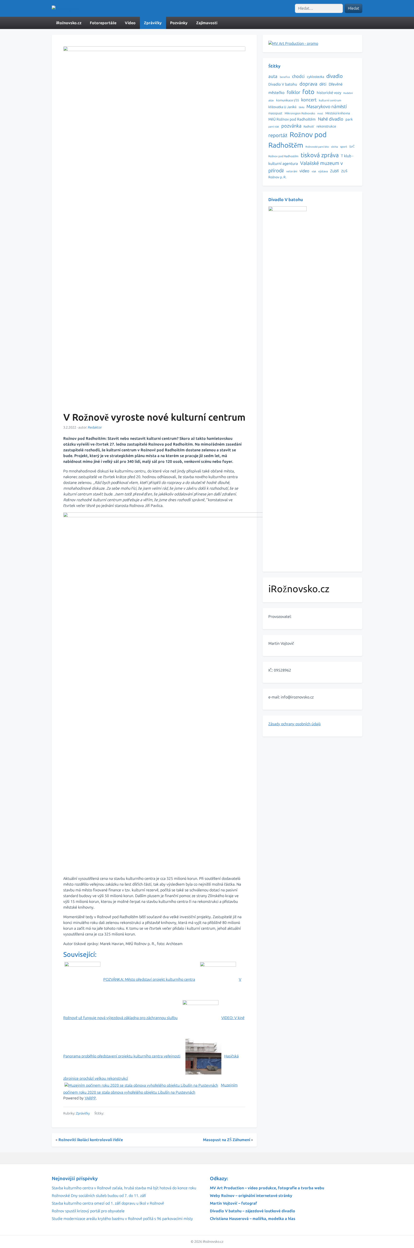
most (320, 113)
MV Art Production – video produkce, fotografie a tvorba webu (267, 1188)
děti (322, 84)
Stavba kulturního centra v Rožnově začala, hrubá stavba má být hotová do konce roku (124, 1188)
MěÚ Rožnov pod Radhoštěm (292, 119)
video (304, 170)
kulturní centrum (330, 100)
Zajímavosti (206, 23)
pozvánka (291, 126)
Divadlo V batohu (282, 84)
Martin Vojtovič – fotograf (233, 1203)
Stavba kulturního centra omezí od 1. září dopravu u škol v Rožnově (108, 1203)
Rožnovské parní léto (317, 146)
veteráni (291, 171)
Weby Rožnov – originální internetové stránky (251, 1195)
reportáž (277, 135)
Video (130, 23)
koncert (308, 100)
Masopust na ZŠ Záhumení (226, 1140)
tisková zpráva (320, 155)
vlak (314, 171)
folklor (293, 92)
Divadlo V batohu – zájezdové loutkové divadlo (252, 1211)
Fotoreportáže (103, 23)
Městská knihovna (337, 113)
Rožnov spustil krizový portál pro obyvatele (88, 1211)
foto (308, 92)
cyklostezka (315, 77)
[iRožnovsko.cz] (65, 9)
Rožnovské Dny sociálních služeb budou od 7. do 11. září (99, 1195)
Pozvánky (179, 23)
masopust (275, 113)
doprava (308, 84)
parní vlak (273, 126)
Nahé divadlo (330, 119)
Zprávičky (153, 23)
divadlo (334, 76)
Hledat (353, 8)
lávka (301, 107)
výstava (323, 171)
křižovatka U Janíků (282, 107)
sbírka (334, 146)
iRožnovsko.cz (68, 23)
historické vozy (329, 93)
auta (272, 76)
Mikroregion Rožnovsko (300, 113)
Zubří (334, 171)
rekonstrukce (326, 126)
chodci (298, 76)
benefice (285, 77)
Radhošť (309, 126)
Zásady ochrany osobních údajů (294, 724)
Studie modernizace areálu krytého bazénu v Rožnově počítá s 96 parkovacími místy (122, 1218)
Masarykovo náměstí (326, 106)
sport (343, 146)
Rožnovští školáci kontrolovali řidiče (90, 1140)
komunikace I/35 (287, 100)
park (349, 119)
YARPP (90, 1098)
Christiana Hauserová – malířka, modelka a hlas (252, 1218)
